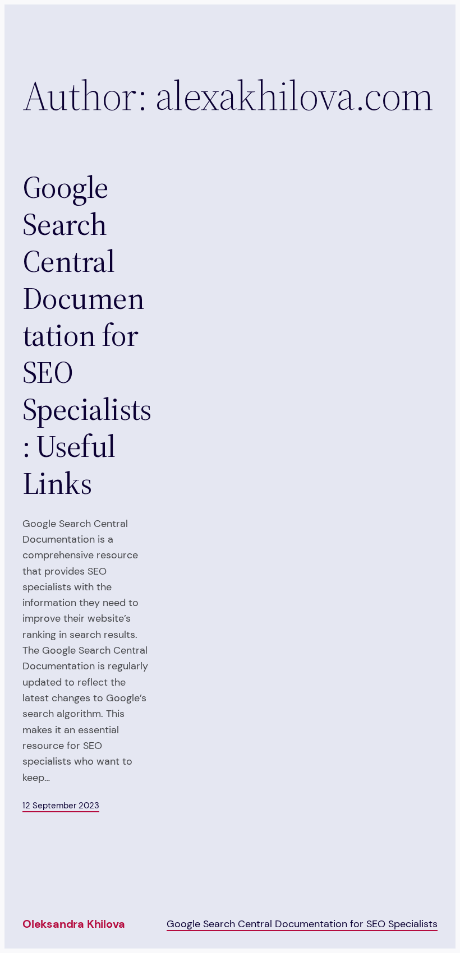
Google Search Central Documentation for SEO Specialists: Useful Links (86, 335)
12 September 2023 (60, 805)
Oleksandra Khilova (73, 924)
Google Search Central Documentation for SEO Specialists (302, 923)
